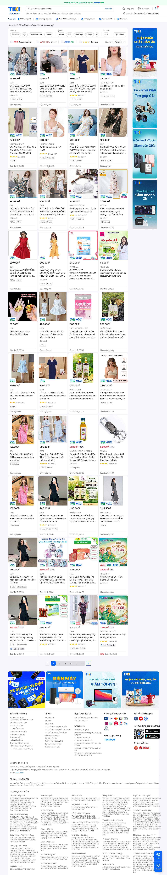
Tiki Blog (48, 720)
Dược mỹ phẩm (29, 862)
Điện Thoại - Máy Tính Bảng (22, 835)
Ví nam (43, 866)
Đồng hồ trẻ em (94, 818)
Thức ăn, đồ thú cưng (21, 829)
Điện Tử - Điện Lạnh (141, 796)
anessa (126, 783)
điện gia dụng (31, 13)
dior (18, 783)
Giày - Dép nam (47, 842)
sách (71, 13)
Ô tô (114, 858)
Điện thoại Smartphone (18, 838)
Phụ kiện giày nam (51, 848)
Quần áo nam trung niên (53, 823)
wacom (119, 783)
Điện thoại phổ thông (21, 840)
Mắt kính (91, 807)
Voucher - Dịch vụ (110, 839)
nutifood (101, 783)
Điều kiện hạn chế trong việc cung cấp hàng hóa (88, 734)
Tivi (138, 804)
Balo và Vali (77, 796)
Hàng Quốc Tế (108, 796)
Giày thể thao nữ (151, 827)
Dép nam (52, 846)
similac (143, 783)
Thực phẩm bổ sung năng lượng (147, 828)
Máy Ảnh (152, 849)
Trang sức (75, 816)
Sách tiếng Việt (107, 867)
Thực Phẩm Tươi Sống (19, 814)
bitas (156, 783)
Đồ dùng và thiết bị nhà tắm (86, 843)
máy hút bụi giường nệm (146, 865)
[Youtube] (141, 718)
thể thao (78, 13)
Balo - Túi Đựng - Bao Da (146, 843)
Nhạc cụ (88, 847)
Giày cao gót (45, 832)
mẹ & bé (47, 13)
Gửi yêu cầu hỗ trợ (16, 725)
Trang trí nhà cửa (77, 838)
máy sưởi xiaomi (149, 864)
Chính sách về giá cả (82, 730)
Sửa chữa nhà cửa (82, 840)
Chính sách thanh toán (82, 737)
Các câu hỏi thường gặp (18, 722)
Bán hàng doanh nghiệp (53, 744)
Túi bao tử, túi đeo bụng (59, 868)
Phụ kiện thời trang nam (85, 808)
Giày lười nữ (59, 836)
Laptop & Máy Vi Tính (119, 810)
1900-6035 (20, 717)
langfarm (20, 785)
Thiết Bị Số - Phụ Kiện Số (112, 820)
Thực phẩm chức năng (22, 850)
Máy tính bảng (20, 841)
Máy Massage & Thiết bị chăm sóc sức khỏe (24, 853)
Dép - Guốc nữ (56, 832)
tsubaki (41, 785)
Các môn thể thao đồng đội (147, 823)
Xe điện (123, 856)
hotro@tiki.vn (28, 746)
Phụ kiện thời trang (80, 804)
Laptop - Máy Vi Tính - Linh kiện (85, 822)
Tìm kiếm (108, 9)
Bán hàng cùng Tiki (81, 720)
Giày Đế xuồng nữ (54, 838)
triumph (93, 783)
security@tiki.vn (27, 749)
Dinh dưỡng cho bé (21, 804)
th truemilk (34, 783)
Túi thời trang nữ (48, 855)
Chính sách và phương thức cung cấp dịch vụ (88, 744)
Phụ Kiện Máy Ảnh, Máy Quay (143, 838)
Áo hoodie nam (50, 817)
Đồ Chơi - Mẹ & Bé (17, 796)
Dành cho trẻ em (20, 827)
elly (72, 783)
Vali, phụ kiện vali (93, 800)
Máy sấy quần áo (144, 806)
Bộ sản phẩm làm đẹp (23, 861)
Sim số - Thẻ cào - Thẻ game (120, 849)
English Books (115, 869)
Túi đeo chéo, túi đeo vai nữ (50, 857)
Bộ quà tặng (82, 866)
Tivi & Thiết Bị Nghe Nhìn (114, 813)
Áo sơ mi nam (54, 815)
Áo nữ (43, 798)
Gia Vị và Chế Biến (82, 860)
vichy (32, 785)
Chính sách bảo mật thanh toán (56, 726)
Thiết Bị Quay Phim (145, 847)
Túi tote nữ (54, 859)
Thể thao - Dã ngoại (113, 802)
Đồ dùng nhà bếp (16, 869)
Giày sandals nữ (53, 834)
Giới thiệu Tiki (49, 717)
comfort (150, 783)
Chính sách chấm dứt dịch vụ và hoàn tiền (88, 749)
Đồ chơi (31, 798)
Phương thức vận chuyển (18, 731)
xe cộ (40, 13)
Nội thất (82, 841)
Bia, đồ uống (18, 825)
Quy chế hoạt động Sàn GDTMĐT (86, 717)
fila (37, 785)
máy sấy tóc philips (148, 858)
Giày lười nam (45, 844)
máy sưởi (136, 856)
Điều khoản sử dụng (52, 735)
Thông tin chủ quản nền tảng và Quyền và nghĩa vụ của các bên (88, 754)
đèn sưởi (144, 856)
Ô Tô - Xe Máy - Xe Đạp (112, 854)
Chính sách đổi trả (16, 737)
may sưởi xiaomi (144, 862)
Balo (73, 798)
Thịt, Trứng (21, 817)
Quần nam (54, 813)
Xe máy (109, 858)
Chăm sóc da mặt (16, 848)
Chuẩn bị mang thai (21, 810)
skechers (82, 783)
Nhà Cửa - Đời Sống (80, 835)
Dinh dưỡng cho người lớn (23, 806)
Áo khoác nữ (57, 800)
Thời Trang (121, 798)
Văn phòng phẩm (120, 867)
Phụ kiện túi (63, 859)
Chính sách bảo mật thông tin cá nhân (58, 729)
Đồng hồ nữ (84, 816)
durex (59, 783)
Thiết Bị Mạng (84, 829)
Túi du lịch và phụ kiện (84, 798)
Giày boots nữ (49, 836)
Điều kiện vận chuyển (52, 747)
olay (138, 783)
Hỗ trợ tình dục (28, 860)
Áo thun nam (45, 813)
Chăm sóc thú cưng (78, 856)
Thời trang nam (47, 810)
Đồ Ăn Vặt (79, 862)
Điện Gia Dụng (16, 866)
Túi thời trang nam (48, 863)
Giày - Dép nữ (47, 829)
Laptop (91, 831)
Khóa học (121, 841)
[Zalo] (146, 718)
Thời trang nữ (46, 796)
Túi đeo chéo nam (53, 866)
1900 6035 (20, 772)
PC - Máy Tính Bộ (81, 831)
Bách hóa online (113, 808)
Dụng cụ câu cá (143, 821)
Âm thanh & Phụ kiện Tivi (142, 798)
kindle (107, 783)
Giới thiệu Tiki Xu (51, 738)
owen (47, 783)
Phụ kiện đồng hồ (82, 818)
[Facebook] (136, 718)
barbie (42, 783)
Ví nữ (63, 857)
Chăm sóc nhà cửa (23, 831)
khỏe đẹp (56, 13)
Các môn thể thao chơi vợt (147, 824)
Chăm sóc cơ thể (21, 852)
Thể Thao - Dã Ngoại (142, 810)
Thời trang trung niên (52, 806)
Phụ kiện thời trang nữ (79, 807)
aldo (88, 783)
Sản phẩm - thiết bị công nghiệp (116, 811)
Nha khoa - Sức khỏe (115, 847)
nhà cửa (64, 13)
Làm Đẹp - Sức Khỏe (18, 846)
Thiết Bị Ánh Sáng (147, 840)
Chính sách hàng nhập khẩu (19, 743)
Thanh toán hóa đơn (109, 841)
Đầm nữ (48, 798)
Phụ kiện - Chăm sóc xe (110, 856)
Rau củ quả (18, 819)
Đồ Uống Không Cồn (84, 864)
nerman (113, 783)
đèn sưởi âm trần (143, 870)
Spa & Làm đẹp (117, 843)
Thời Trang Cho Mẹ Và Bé (19, 798)
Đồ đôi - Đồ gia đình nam (56, 819)
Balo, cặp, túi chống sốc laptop (86, 799)
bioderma (65, 783)
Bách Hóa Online (79, 854)
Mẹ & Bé (116, 806)
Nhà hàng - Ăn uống (114, 845)
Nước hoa (18, 860)
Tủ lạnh (140, 800)
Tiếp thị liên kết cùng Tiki (54, 741)
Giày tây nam (56, 844)
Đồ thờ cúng (80, 847)
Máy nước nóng (146, 804)
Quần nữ (56, 798)
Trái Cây (13, 817)
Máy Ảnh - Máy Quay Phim (144, 835)
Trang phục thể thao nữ (141, 813)
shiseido (13, 785)
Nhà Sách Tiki (108, 864)
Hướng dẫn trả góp (16, 740)
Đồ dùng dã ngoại (147, 815)
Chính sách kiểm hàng (18, 734)
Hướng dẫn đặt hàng (17, 728)
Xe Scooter (121, 858)
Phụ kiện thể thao (147, 817)
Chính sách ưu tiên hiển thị (84, 740)
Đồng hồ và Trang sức (81, 813)
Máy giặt (140, 802)
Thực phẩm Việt (28, 819)
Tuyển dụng (49, 723)
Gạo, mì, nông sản (21, 823)
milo (75, 783)
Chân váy (55, 802)
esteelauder (25, 783)
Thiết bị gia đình (29, 869)
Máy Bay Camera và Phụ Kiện (146, 848)
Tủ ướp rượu (155, 806)
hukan (27, 785)
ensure (53, 783)
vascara (13, 783)
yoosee (133, 783)
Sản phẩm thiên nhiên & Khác (22, 855)
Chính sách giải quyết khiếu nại (56, 732)
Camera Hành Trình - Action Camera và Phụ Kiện (146, 841)
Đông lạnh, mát (25, 821)
